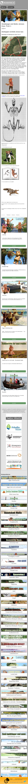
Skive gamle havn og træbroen (14, 722)
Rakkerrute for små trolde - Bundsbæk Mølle (12, 360)
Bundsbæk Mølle (14, 515)
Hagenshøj (14, 584)
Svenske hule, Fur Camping (14, 743)
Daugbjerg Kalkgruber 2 (14, 535)
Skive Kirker (14, 729)
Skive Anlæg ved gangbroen (14, 708)
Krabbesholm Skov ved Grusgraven (14, 639)
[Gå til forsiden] (8, 4)
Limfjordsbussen (14, 653)
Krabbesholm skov (14, 632)
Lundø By (13, 667)
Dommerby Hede (14, 542)
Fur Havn (14, 563)
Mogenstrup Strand (14, 681)
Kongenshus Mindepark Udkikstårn (14, 618)
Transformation (14, 750)
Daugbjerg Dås (14, 522)
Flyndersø (14, 549)
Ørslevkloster (14, 771)
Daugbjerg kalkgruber (14, 528)
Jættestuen (14, 605)
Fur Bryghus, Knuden (14, 556)
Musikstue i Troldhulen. (14, 688)
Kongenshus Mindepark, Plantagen (14, 625)
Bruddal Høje (5, 266)
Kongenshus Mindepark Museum (14, 612)
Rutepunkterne (5, 474)
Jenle (14, 591)
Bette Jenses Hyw (14, 494)
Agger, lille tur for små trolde (14, 487)
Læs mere (14, 245)
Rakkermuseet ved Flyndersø (13, 695)
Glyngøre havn (14, 570)
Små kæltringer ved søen (14, 736)
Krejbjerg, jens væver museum (14, 646)
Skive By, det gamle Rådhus (14, 715)
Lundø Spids (14, 674)
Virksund (4, 295)
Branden (4, 392)
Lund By (4, 234)
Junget (14, 598)
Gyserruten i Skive (14, 577)
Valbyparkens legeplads (14, 757)
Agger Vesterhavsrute (7, 328)
